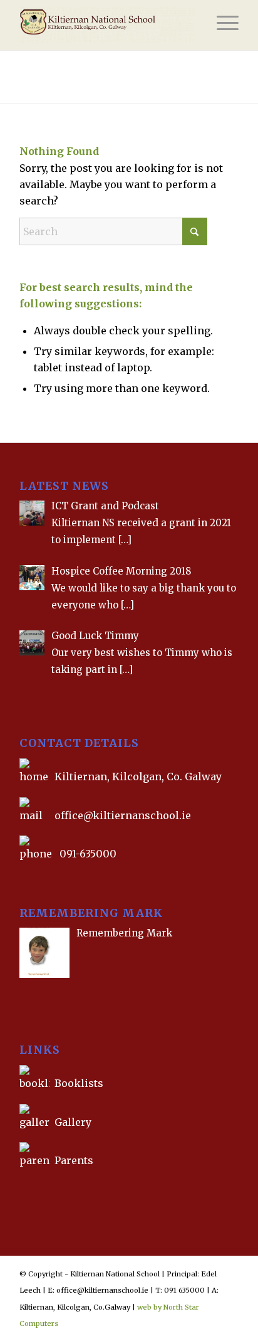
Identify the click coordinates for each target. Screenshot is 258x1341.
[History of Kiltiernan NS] (20, 1189)
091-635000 (87, 853)
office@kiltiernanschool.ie (122, 815)
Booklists (78, 1083)
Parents (73, 1160)
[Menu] (221, 25)
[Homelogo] (107, 25)
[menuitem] (221, 25)
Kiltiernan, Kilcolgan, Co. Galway (138, 776)
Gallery (71, 1122)
